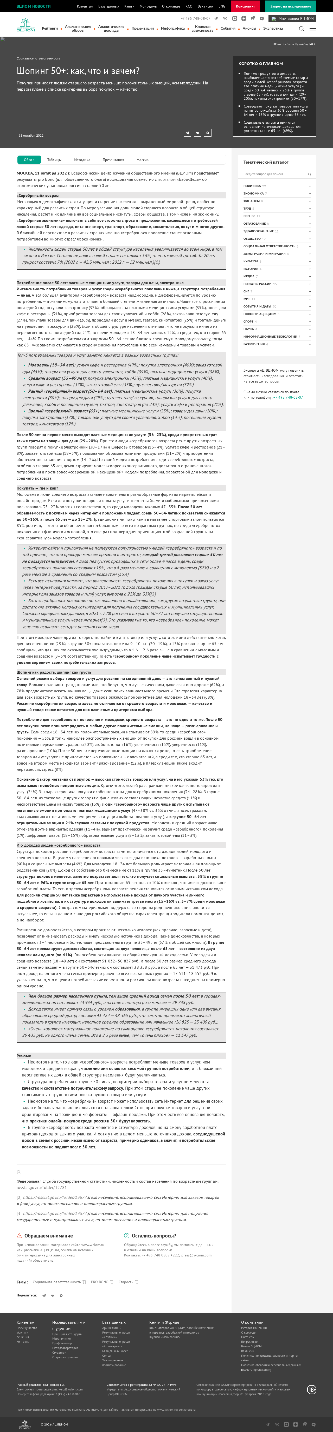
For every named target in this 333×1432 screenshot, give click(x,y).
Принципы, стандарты (67, 1334)
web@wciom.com (71, 1389)
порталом (167, 179)
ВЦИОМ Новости (34, 6)
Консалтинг (245, 6)
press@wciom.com (196, 1255)
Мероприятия (61, 1338)
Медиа (249, 276)
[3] (19, 1213)
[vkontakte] (224, 18)
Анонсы (249, 28)
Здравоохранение (259, 231)
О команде (171, 6)
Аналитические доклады (111, 28)
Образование (255, 223)
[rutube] (251, 18)
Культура (251, 261)
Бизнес (249, 216)
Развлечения (254, 344)
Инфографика (173, 28)
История (251, 268)
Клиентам (85, 6)
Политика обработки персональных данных (271, 1365)
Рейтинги (50, 28)
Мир (247, 299)
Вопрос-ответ (250, 1341)
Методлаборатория (65, 1348)
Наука (249, 329)
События (228, 28)
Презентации (143, 28)
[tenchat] (260, 18)
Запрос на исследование (291, 6)
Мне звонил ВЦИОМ (296, 18)
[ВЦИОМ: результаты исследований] (26, 25)
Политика (252, 186)
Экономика (254, 193)
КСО (189, 6)
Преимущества (27, 1328)
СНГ (246, 291)
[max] (233, 18)
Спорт (249, 321)
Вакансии (205, 6)
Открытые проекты (65, 1357)
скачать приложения (256, 1369)
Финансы (252, 201)
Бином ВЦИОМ (251, 1346)
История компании (254, 1328)
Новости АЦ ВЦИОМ (260, 314)
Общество (252, 238)
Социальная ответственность (38, 58)
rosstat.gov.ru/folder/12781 (42, 1187)
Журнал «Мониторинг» (164, 1337)
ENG (222, 6)
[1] (19, 1171)
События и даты (257, 306)
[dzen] (242, 18)
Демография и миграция (265, 253)
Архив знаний (111, 1328)
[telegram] (215, 18)
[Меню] (313, 28)
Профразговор (62, 1343)
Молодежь (148, 6)
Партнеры (248, 1337)
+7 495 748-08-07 (195, 18)
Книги (129, 6)
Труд (247, 208)
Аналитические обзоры (78, 28)
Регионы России (258, 284)
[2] (19, 1197)
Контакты (23, 1341)
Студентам (59, 1352)
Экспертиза (273, 28)
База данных (108, 6)
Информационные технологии (270, 336)
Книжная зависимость (202, 28)
